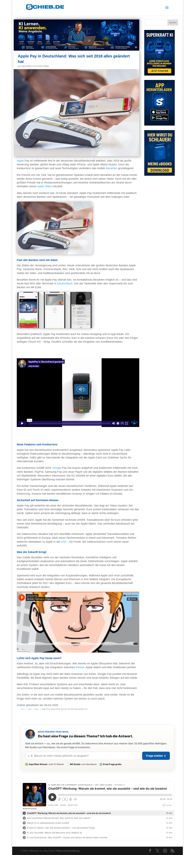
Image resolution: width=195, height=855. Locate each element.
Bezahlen (111, 168)
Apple (20, 160)
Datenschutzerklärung (68, 851)
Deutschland (64, 283)
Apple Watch (45, 186)
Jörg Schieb (26, 66)
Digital (46, 66)
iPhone (80, 667)
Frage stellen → (156, 755)
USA (63, 541)
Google (56, 467)
